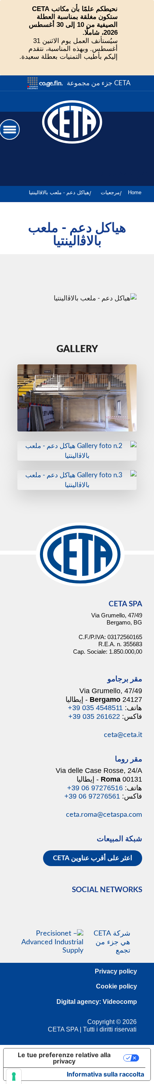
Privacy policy (116, 971)
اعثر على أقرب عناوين (92, 858)
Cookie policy (116, 986)
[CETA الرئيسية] (72, 129)
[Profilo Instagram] (134, 101)
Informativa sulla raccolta (105, 1074)
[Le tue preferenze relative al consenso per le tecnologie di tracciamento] (13, 1076)
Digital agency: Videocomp (96, 1001)
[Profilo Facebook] (125, 101)
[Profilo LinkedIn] (143, 101)
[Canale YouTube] (115, 101)
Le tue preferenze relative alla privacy (64, 1058)
